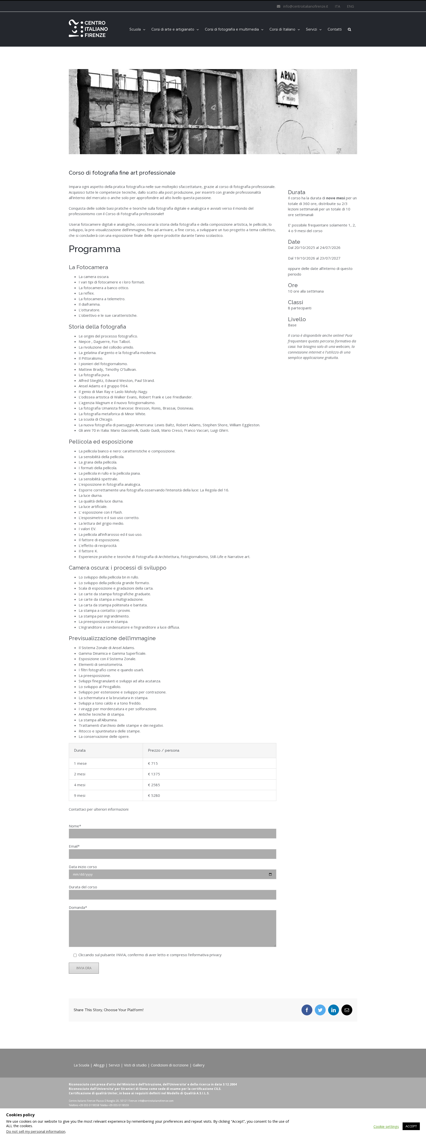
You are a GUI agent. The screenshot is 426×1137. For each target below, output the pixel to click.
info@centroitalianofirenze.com (156, 1100)
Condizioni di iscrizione (170, 1064)
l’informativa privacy (205, 954)
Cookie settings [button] (386, 1126)
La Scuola (81, 1064)
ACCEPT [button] (411, 1126)
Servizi (114, 1064)
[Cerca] (349, 29)
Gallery (199, 1064)
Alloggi (99, 1064)
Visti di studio (135, 1064)
